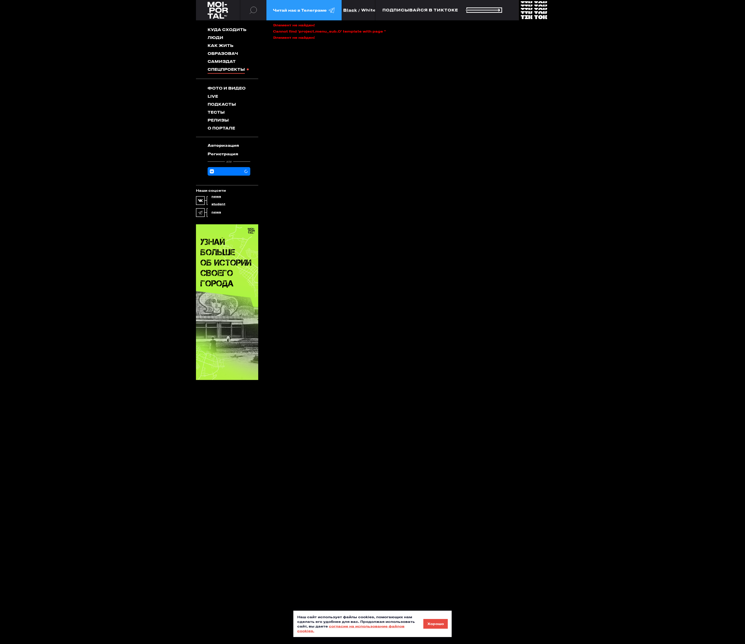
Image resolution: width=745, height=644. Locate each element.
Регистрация (223, 154)
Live (213, 96)
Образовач (223, 53)
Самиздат (222, 61)
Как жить (220, 45)
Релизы (218, 120)
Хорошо (435, 624)
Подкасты (222, 104)
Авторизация (223, 145)
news (216, 196)
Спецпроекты (226, 69)
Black (350, 10)
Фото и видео (227, 88)
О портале (221, 128)
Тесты (216, 112)
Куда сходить (227, 29)
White (368, 10)
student (218, 204)
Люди (215, 37)
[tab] (229, 145)
